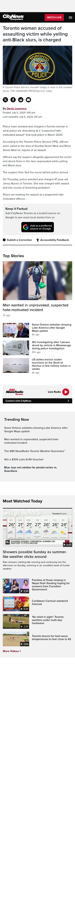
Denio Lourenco (17, 108)
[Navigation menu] (71, 17)
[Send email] (28, 99)
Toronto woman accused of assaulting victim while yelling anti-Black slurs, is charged (35, 34)
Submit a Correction (19, 240)
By (15, 108)
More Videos (11, 651)
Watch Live (54, 17)
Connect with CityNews (18, 400)
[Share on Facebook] (13, 99)
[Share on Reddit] (20, 99)
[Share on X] (5, 99)
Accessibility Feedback (54, 240)
